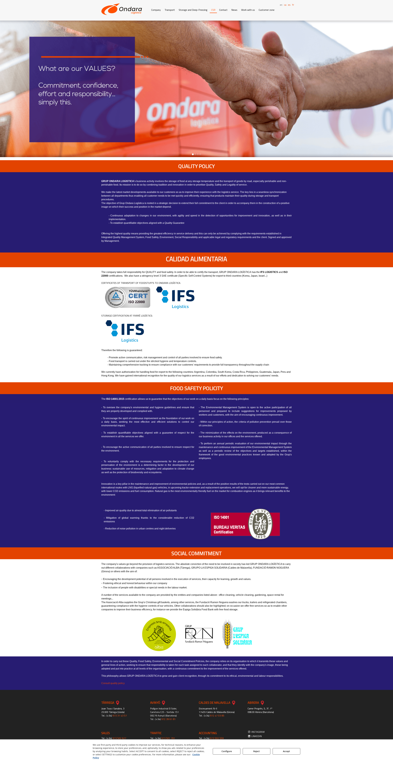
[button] (121, 9)
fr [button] (293, 5)
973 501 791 (168, 738)
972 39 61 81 (168, 719)
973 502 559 (217, 738)
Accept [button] (286, 751)
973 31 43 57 (120, 715)
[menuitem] (284, 4)
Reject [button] (256, 751)
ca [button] (285, 5)
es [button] (289, 5)
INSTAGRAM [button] (258, 732)
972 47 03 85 (217, 715)
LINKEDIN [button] (256, 736)
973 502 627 (119, 738)
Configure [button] (227, 751)
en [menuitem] (281, 5)
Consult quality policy (113, 683)
